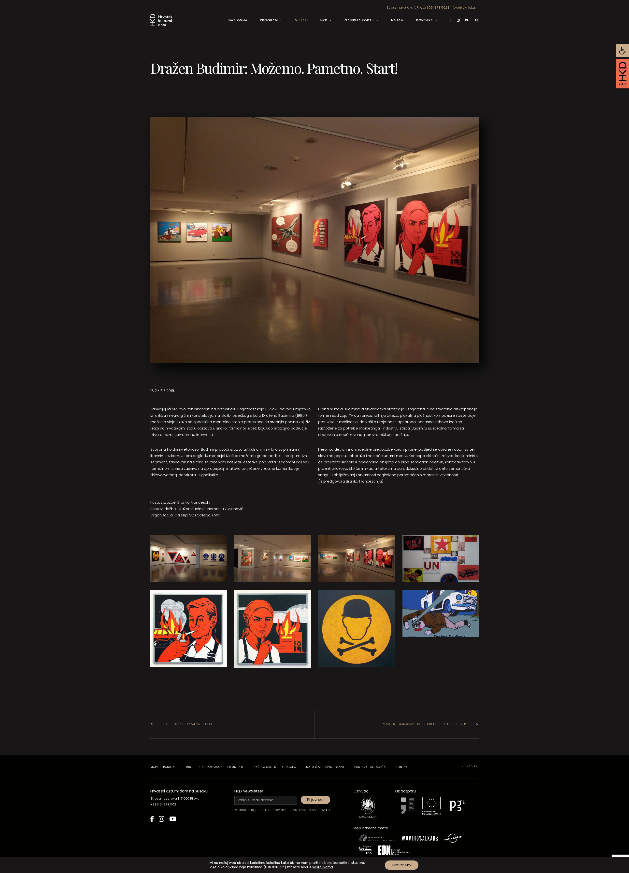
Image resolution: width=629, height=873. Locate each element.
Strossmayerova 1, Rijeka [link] (406, 7)
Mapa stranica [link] (162, 767)
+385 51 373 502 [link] (163, 804)
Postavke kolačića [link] (370, 767)
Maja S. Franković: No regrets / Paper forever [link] (424, 724)
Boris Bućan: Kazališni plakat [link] (188, 724)
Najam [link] (397, 20)
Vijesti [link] (301, 20)
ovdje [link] (325, 810)
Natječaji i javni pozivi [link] (325, 767)
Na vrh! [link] (472, 766)
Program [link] (269, 20)
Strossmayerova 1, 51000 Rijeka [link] (175, 798)
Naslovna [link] (238, 20)
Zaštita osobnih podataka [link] (275, 767)
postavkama (322, 867)
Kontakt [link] (424, 20)
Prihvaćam (401, 865)
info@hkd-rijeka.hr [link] (464, 7)
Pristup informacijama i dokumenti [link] (214, 767)
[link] (622, 50)
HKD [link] (324, 20)
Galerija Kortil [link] (359, 20)
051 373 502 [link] (438, 7)
